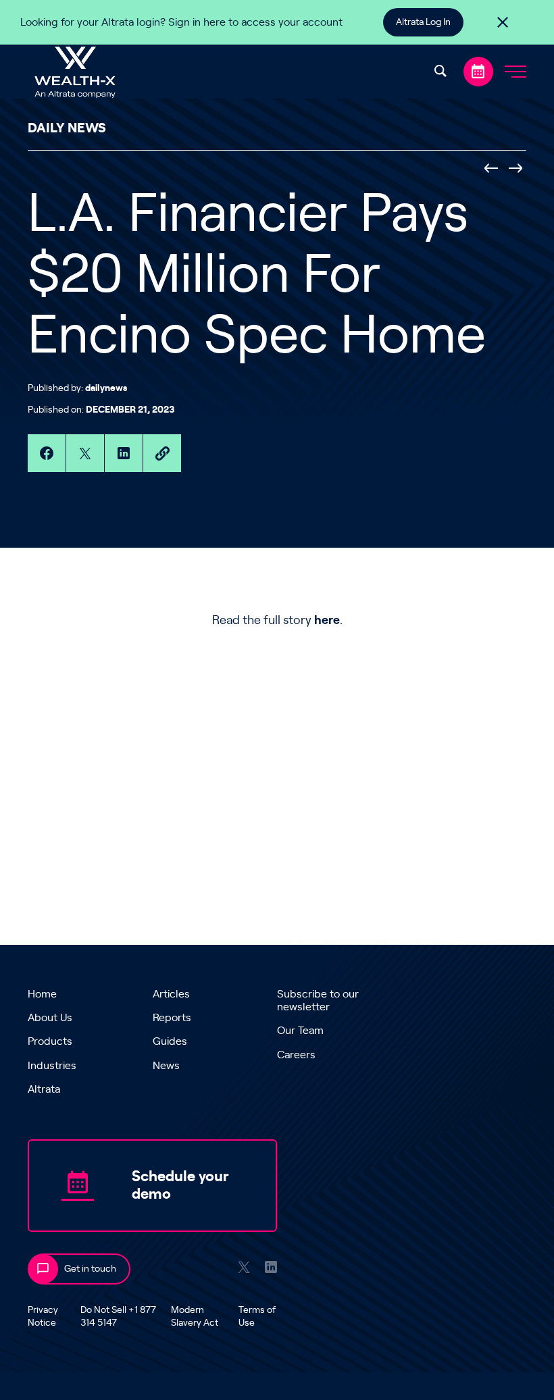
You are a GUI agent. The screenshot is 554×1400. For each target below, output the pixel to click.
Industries (52, 1065)
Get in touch (90, 1269)
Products (50, 1041)
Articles (171, 994)
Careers (296, 1054)
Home (42, 994)
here (327, 621)
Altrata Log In (423, 22)
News (166, 1065)
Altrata (44, 1089)
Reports (172, 1017)
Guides (170, 1041)
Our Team (300, 1030)
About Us (50, 1017)
